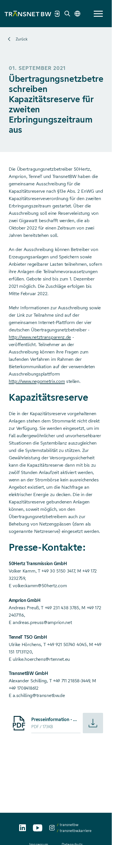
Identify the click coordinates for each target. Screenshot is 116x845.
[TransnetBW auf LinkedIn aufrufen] (22, 827)
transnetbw (69, 825)
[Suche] (67, 13)
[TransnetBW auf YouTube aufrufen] (38, 827)
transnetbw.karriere (76, 831)
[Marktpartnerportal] (57, 13)
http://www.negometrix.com (37, 381)
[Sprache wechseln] (77, 13)
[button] (98, 14)
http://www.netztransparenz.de (40, 337)
